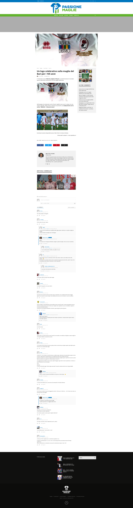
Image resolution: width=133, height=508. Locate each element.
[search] (94, 457)
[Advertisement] (66, 24)
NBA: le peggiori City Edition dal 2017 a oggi (68, 465)
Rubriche (76, 15)
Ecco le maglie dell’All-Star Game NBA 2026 (69, 458)
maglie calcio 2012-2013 (46, 140)
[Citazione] (48, 203)
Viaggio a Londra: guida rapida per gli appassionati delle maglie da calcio (86, 97)
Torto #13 (42, 301)
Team (38, 1)
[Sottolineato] (44, 203)
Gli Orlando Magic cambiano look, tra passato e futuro (68, 477)
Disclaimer (63, 496)
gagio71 (42, 388)
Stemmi (71, 15)
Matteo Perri (40, 76)
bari (38, 140)
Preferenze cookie (41, 456)
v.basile (47, 228)
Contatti (42, 1)
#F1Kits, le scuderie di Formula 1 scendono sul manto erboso (86, 109)
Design (66, 15)
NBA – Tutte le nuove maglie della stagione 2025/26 (68, 470)
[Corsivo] (43, 203)
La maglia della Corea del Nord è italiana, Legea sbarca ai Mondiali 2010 (86, 104)
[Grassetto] (41, 203)
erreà (40, 140)
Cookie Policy (71, 496)
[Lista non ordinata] (47, 203)
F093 (47, 372)
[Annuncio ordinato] (45, 203)
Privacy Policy (80, 496)
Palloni (61, 15)
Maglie (56, 15)
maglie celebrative (54, 140)
